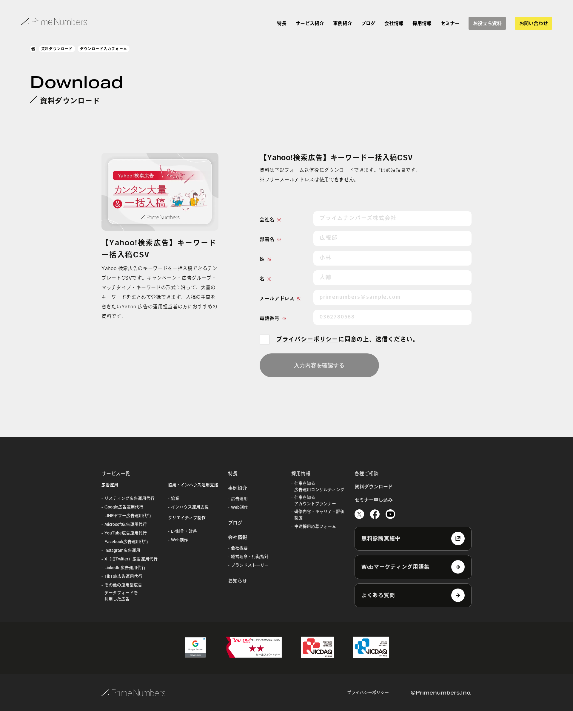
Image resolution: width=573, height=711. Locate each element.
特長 (281, 23)
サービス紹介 (309, 23)
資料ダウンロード (57, 48)
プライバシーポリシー (307, 339)
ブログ (368, 23)
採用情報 (422, 23)
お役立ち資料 (487, 23)
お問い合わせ (533, 23)
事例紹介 (342, 23)
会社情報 (393, 23)
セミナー (450, 23)
